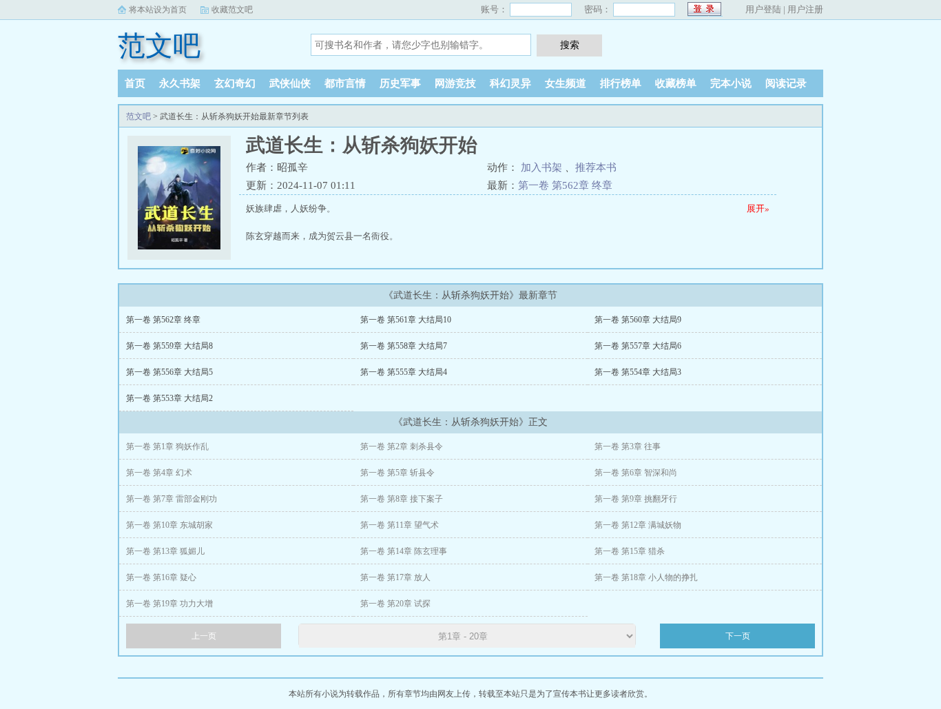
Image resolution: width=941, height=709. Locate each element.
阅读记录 (786, 83)
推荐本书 (596, 167)
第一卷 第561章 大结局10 (405, 320)
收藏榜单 (675, 83)
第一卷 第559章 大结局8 (169, 346)
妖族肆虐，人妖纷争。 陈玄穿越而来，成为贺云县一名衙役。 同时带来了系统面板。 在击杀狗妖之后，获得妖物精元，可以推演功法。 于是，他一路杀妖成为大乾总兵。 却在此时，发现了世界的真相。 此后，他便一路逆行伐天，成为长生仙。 (507, 226)
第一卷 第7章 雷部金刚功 (171, 499)
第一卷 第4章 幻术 (159, 472)
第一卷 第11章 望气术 (399, 525)
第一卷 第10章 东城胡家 (169, 525)
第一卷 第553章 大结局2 (169, 398)
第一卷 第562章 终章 (565, 185)
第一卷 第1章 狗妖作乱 (167, 446)
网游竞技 (455, 83)
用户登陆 (763, 9)
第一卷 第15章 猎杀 (629, 551)
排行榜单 (620, 83)
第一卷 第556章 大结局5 (169, 372)
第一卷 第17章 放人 (395, 577)
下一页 (737, 636)
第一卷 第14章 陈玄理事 (403, 551)
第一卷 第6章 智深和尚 (635, 472)
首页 (135, 83)
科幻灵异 (510, 83)
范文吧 (159, 45)
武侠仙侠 (290, 83)
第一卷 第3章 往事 (627, 446)
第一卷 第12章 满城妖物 (637, 525)
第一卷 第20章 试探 (395, 603)
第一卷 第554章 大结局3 (637, 372)
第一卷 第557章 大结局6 (637, 346)
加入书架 (541, 167)
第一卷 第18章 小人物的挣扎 (646, 577)
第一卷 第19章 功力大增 (169, 603)
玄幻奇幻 (235, 83)
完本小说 (731, 83)
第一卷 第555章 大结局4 (403, 372)
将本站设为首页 (158, 9)
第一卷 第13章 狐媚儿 (165, 551)
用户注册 (805, 9)
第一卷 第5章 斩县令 (397, 472)
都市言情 (345, 83)
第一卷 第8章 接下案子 (401, 499)
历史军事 (400, 83)
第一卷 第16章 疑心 (161, 577)
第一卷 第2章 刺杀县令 (401, 446)
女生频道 (565, 83)
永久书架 (179, 83)
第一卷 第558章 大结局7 (403, 346)
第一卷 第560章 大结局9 (637, 320)
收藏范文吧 (232, 9)
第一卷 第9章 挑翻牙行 (635, 499)
